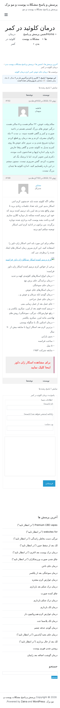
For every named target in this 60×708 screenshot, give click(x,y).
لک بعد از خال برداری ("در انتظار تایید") (38, 641)
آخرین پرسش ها (51, 64)
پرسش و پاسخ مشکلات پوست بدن (19, 64)
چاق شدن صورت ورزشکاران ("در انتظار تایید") (35, 559)
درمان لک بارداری (49, 607)
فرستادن (49, 483)
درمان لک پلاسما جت (47, 620)
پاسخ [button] (30, 101)
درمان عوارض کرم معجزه (45, 579)
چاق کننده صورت (49, 593)
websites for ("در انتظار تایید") (42, 531)
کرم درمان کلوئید (22, 72)
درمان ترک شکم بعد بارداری (44, 586)
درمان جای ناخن (50, 566)
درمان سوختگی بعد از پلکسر (43, 572)
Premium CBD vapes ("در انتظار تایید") (37, 524)
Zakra (24, 701)
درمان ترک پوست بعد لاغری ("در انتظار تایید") (35, 552)
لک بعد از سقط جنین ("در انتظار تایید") (39, 545)
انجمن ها (38, 64)
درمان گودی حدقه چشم (46, 627)
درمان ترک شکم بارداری (46, 600)
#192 (8, 100)
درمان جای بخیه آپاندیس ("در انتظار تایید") (37, 634)
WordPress (39, 701)
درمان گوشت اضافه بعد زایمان (42, 655)
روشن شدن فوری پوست (45, 648)
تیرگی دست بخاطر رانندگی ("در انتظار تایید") (36, 538)
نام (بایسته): (48, 403)
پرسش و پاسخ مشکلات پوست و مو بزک (31, 4)
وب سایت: (48, 424)
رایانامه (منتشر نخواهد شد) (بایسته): (38, 414)
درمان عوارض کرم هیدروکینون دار (41, 614)
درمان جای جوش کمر (39, 72)
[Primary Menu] (6, 15)
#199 (8, 178)
